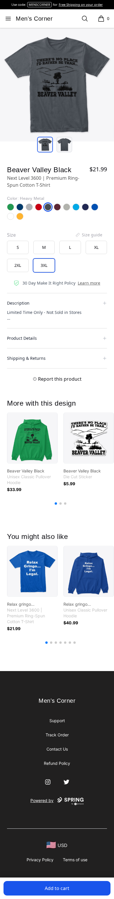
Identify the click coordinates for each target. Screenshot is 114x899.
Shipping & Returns (26, 358)
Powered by (41, 800)
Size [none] (11, 235)
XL (96, 247)
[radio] (18, 247)
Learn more (89, 283)
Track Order (57, 734)
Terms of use (75, 859)
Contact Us (57, 749)
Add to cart (57, 888)
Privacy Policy (40, 859)
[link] (32, 438)
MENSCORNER (39, 4)
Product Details (22, 338)
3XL (44, 265)
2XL (17, 265)
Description (18, 303)
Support (57, 720)
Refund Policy (57, 763)
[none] (88, 235)
